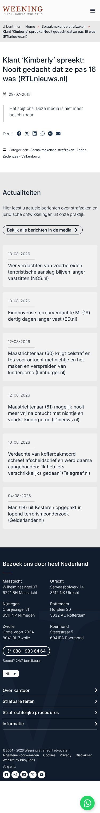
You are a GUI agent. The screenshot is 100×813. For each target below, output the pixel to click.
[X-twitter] (33, 774)
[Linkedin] (24, 774)
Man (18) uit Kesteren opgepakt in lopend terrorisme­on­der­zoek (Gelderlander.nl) (45, 514)
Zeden (82, 150)
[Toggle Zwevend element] (87, 803)
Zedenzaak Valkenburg (21, 156)
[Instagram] (15, 774)
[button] (92, 10)
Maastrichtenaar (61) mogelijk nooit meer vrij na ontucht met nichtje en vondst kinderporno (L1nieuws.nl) (46, 413)
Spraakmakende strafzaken (64, 26)
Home (30, 26)
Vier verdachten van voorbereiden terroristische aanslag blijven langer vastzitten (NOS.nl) (46, 272)
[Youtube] (41, 774)
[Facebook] (6, 774)
